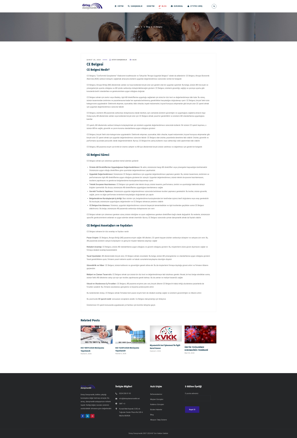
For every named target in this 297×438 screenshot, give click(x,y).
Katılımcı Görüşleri (157, 404)
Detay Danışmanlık (119, 60)
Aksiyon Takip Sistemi (158, 420)
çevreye (192, 88)
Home (137, 27)
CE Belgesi (91, 76)
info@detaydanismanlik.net (129, 398)
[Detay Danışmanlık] (92, 6)
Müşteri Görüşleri (156, 399)
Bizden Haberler (156, 410)
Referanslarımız (156, 394)
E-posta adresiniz (191, 393)
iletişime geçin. (149, 305)
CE (156, 88)
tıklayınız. (162, 299)
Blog (148, 27)
